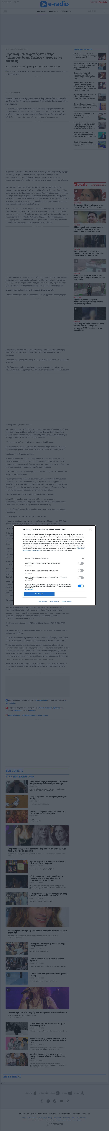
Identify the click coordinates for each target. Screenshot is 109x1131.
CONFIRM (39, 594)
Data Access (54, 601)
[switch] (81, 563)
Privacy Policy (66, 601)
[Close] (91, 530)
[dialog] (54, 566)
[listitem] (54, 558)
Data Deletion (42, 601)
